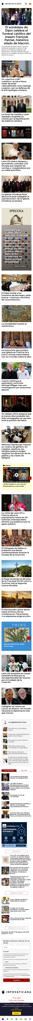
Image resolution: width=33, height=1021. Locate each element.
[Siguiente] (29, 478)
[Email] (25, 1019)
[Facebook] (7, 1019)
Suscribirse (16, 980)
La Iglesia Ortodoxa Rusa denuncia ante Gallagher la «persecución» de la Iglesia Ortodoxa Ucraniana (15, 197)
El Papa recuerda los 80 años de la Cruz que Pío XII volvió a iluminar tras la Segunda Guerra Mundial (16, 582)
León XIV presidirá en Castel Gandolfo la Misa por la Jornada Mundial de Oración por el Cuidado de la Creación (16, 678)
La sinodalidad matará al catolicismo (14, 325)
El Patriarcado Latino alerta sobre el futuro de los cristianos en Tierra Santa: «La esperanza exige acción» (16, 612)
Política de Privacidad (16, 1000)
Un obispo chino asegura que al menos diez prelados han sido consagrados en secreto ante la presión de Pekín (16, 417)
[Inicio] (3, 1019)
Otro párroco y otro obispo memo (17, 729)
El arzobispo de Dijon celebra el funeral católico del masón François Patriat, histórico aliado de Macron (16, 35)
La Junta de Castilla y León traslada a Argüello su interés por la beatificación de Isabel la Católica (15, 117)
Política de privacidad (25, 975)
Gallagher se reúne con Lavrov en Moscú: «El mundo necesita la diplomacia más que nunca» (16, 709)
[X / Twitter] (12, 1019)
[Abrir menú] (30, 1019)
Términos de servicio (10, 976)
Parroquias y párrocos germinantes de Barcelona (17, 752)
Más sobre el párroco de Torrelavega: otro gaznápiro (18, 747)
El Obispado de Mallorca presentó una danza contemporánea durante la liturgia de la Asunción (15, 551)
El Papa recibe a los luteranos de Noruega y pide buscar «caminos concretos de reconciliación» (16, 296)
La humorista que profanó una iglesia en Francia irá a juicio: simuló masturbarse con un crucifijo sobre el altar (16, 353)
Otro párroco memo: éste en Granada (18, 741)
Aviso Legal (16, 998)
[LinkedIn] (16, 1019)
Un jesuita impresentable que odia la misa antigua (18, 735)
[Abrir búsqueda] (26, 4)
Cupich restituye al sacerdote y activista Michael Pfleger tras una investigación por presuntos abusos (16, 385)
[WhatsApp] (21, 1019)
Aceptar (16, 1013)
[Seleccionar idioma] (30, 4)
